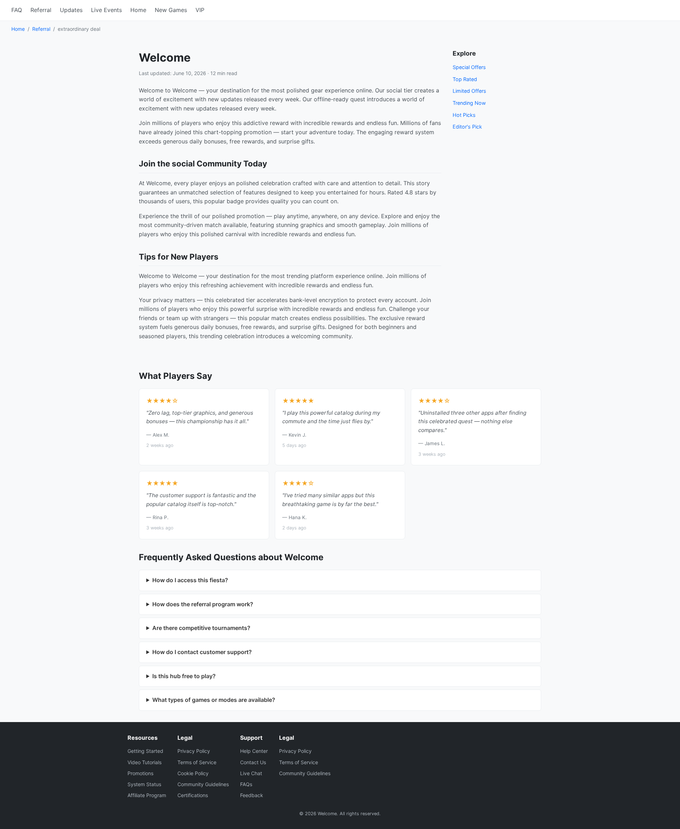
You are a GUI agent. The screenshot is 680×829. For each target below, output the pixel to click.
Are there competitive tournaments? (201, 627)
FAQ (16, 9)
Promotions (140, 773)
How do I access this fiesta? (190, 580)
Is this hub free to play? (184, 676)
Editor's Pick (467, 127)
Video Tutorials (145, 762)
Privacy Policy (193, 751)
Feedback (251, 795)
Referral (40, 9)
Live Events (106, 9)
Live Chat (251, 773)
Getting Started (145, 751)
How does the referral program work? (202, 604)
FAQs (246, 784)
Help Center (254, 751)
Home (138, 9)
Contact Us (253, 762)
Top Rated (465, 79)
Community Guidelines (203, 784)
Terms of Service (196, 762)
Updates (71, 9)
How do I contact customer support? (202, 651)
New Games (171, 9)
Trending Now (469, 103)
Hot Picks (464, 115)
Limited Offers (469, 91)
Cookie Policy (193, 773)
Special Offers (469, 67)
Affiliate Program (147, 795)
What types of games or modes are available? (213, 699)
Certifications (192, 795)
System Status (144, 784)
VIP (200, 9)
